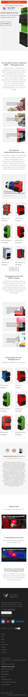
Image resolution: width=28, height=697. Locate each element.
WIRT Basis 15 (18, 385)
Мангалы (3, 676)
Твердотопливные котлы (7, 669)
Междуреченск (11, 628)
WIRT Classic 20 (4, 385)
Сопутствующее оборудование (9, 682)
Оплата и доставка (6, 658)
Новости (3, 642)
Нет (19, 628)
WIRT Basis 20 (18, 218)
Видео (2, 639)
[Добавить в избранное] (10, 215)
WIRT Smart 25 (19, 240)
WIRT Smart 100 (20, 509)
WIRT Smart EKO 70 (20, 432)
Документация (4, 644)
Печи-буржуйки (5, 674)
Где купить (3, 652)
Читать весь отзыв (14, 486)
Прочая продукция (6, 684)
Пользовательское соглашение (9, 660)
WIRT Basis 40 (18, 408)
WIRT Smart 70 (4, 432)
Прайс (2, 636)
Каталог (3, 634)
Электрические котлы (6, 679)
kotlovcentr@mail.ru (6, 616)
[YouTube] (8, 621)
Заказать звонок (19, 5)
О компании (4, 649)
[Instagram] (13, 621)
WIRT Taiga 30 (5, 262)
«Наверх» (24, 694)
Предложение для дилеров (8, 664)
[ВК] (3, 621)
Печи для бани (5, 671)
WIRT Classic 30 (5, 218)
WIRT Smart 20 (21, 456)
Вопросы (3, 647)
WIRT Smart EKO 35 (6, 240)
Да (16, 628)
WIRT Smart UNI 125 (20, 262)
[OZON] (20, 621)
